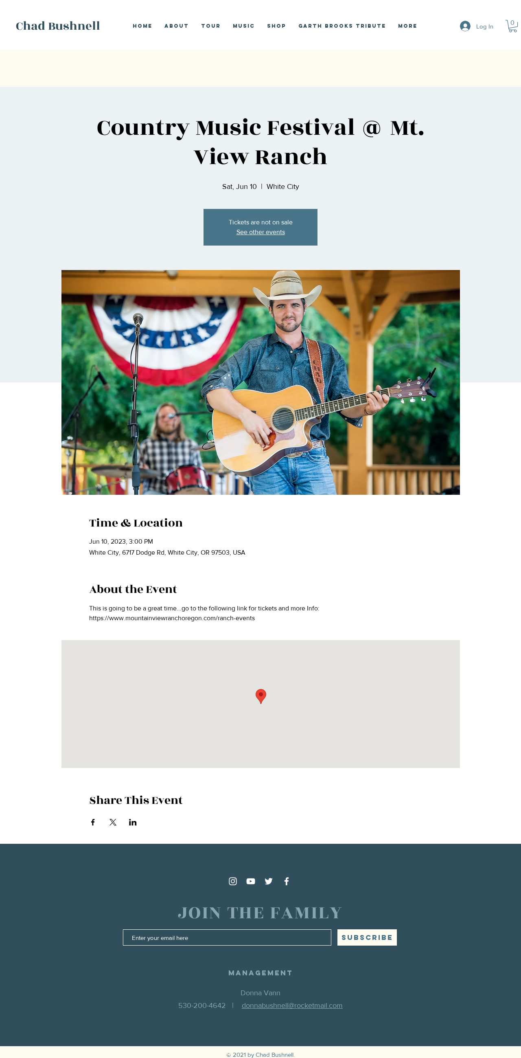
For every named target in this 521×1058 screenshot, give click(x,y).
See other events (260, 231)
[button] (513, 26)
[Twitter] (268, 881)
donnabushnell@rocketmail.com (292, 1005)
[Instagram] (233, 881)
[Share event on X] (113, 822)
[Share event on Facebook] (93, 822)
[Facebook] (286, 881)
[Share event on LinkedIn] (133, 822)
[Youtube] (250, 881)
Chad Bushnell (58, 26)
